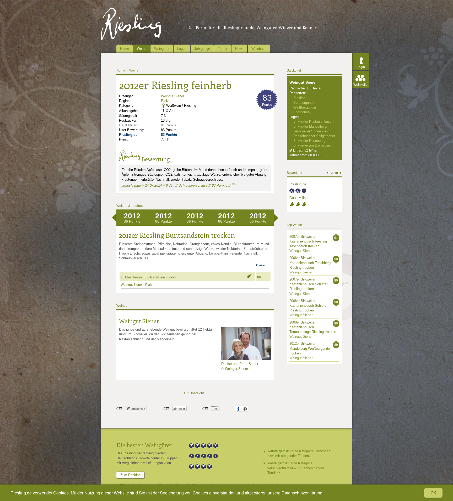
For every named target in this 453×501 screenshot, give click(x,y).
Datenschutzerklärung (302, 493)
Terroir (222, 49)
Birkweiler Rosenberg (309, 141)
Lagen (181, 49)
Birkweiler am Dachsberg (312, 145)
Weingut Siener (172, 96)
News (239, 49)
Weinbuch (258, 49)
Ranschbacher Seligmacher (314, 136)
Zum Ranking (130, 475)
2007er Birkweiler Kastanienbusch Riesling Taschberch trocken (308, 241)
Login (361, 67)
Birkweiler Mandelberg (310, 126)
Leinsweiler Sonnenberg (311, 131)
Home (124, 49)
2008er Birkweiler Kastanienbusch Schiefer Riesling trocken (308, 305)
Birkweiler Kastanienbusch (313, 121)
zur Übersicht (194, 393)
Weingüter (161, 49)
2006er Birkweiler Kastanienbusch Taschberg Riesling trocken (310, 262)
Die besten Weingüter (144, 445)
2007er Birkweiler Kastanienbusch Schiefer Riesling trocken (308, 284)
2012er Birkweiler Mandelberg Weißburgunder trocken (310, 348)
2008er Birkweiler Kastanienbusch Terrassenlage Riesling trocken (312, 327)
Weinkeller (361, 85)
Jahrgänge (202, 49)
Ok (433, 492)
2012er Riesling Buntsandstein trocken (148, 277)
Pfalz (165, 101)
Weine (141, 49)
